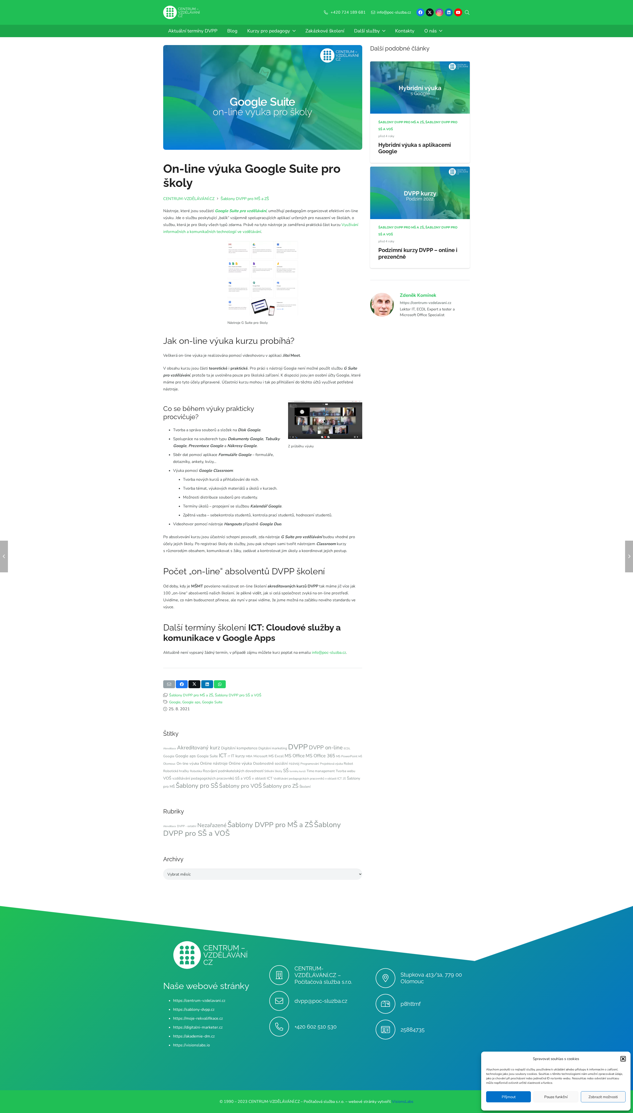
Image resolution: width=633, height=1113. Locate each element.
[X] (430, 12)
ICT (223, 755)
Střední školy (273, 771)
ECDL (347, 748)
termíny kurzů (298, 771)
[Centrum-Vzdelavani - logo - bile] (181, 12)
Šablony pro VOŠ (240, 786)
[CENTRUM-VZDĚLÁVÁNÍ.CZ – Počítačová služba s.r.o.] (281, 975)
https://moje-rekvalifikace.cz (198, 1018)
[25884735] (388, 1029)
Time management (321, 771)
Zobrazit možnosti (603, 1096)
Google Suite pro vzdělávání (240, 211)
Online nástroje (214, 763)
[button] (623, 1058)
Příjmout (509, 1096)
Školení (305, 786)
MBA (249, 756)
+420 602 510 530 (315, 1026)
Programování (309, 764)
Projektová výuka (331, 764)
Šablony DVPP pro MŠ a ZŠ (191, 695)
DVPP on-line (326, 747)
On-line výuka (188, 763)
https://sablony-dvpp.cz (193, 1009)
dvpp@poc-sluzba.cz (320, 1001)
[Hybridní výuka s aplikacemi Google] (420, 65)
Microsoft (260, 756)
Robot (348, 763)
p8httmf (411, 1004)
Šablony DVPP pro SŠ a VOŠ (238, 695)
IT (229, 756)
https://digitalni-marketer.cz (198, 1027)
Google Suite (212, 702)
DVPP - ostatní (186, 826)
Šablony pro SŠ (197, 786)
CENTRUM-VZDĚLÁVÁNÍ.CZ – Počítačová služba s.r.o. (323, 975)
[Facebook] (420, 12)
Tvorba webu (345, 771)
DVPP (298, 747)
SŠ (286, 770)
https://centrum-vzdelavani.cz (425, 302)
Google (175, 702)
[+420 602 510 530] (281, 1027)
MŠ (360, 756)
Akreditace (169, 748)
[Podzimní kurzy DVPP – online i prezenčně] (420, 170)
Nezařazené (211, 825)
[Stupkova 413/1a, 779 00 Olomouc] (388, 978)
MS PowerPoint (346, 756)
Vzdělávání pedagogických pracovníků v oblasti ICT (307, 779)
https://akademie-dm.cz (194, 1036)
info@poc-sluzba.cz (329, 652)
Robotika (196, 771)
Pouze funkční (555, 1096)
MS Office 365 (320, 756)
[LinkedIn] (449, 12)
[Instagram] (439, 12)
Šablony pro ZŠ (280, 786)
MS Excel (276, 756)
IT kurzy (238, 756)
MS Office (295, 756)
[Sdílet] (182, 684)
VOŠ (167, 778)
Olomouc (169, 764)
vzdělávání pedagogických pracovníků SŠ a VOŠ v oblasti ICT (222, 778)
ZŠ (344, 779)
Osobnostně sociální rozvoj (276, 763)
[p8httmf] (388, 1004)
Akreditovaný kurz (198, 747)
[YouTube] (458, 12)
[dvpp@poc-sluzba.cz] (281, 1001)
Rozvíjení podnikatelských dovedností (233, 770)
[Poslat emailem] (169, 684)
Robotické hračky (176, 771)
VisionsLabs (402, 1101)
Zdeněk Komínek (418, 295)
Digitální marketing (272, 748)
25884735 (413, 1029)
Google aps (191, 702)
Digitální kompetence (239, 748)
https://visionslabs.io (191, 1045)
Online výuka (240, 763)
